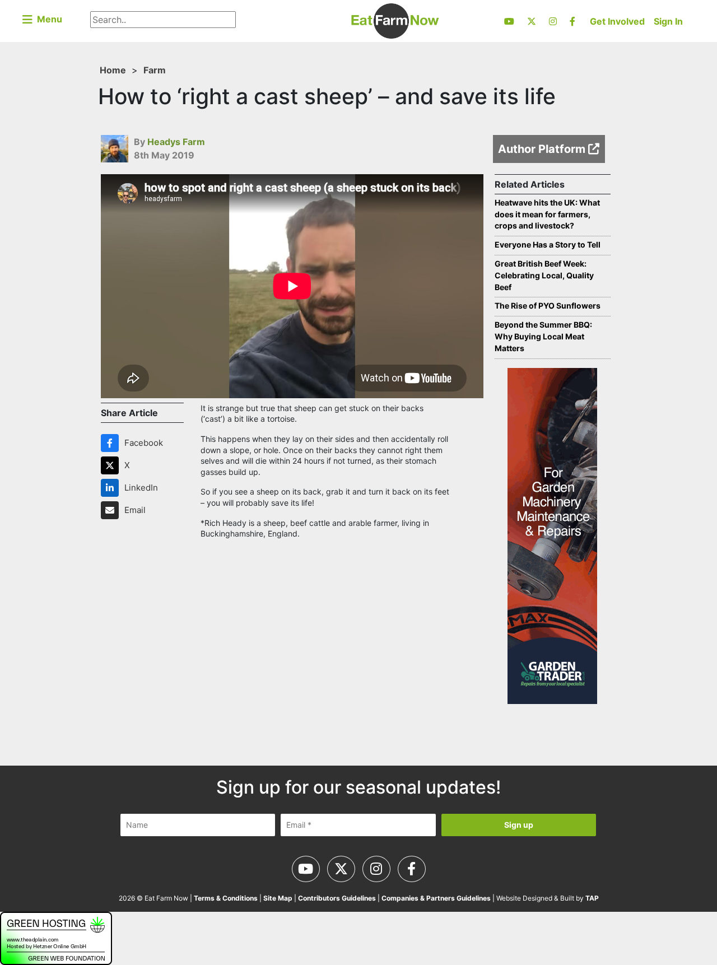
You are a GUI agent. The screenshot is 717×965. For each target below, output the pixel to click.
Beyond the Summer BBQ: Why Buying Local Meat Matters (543, 336)
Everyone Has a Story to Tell (547, 244)
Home (113, 70)
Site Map (277, 898)
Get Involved (617, 21)
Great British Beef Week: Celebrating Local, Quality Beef (544, 275)
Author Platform (543, 149)
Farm (154, 70)
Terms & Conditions (226, 898)
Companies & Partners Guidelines (436, 898)
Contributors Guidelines (337, 898)
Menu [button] (47, 19)
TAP (592, 898)
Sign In (668, 21)
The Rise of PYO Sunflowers (547, 305)
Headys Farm (176, 141)
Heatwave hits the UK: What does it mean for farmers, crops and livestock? (547, 214)
